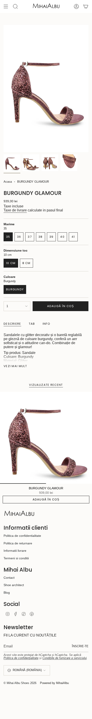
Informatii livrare (15, 550)
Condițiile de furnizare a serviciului (64, 658)
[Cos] (85, 6)
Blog (7, 592)
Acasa (8, 181)
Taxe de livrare (15, 210)
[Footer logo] (19, 514)
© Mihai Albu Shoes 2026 (20, 683)
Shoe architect (14, 585)
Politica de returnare (18, 543)
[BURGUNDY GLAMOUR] (46, 438)
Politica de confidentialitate (22, 535)
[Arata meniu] (5, 6)
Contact (9, 577)
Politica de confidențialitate (21, 658)
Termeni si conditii (16, 558)
